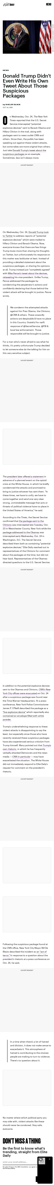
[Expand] (40, 1159)
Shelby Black (13, 104)
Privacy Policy (10, 1168)
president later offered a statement (25, 476)
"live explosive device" (14, 712)
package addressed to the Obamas (21, 532)
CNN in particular (21, 756)
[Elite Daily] (9, 4)
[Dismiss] (49, 1159)
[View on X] (27, 446)
